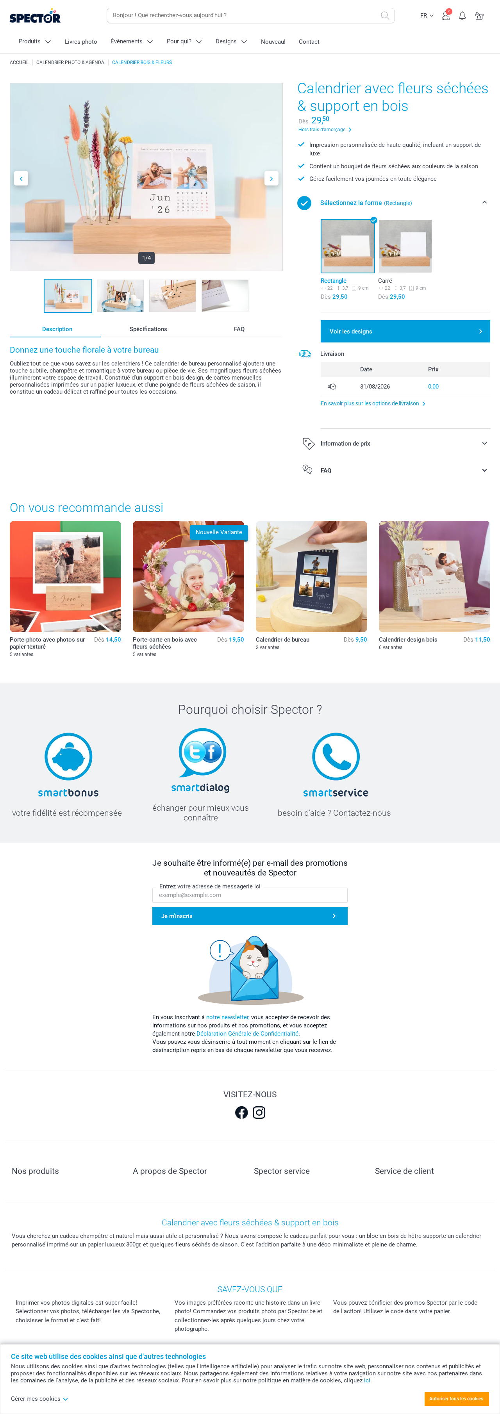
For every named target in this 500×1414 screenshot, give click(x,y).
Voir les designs (351, 331)
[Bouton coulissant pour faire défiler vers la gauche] (21, 178)
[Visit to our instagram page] (259, 1112)
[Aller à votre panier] (479, 14)
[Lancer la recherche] (385, 15)
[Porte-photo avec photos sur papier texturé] (65, 576)
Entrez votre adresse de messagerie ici (210, 886)
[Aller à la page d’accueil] (47, 16)
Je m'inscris (177, 916)
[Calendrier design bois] (434, 576)
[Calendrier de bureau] (311, 576)
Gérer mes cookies (36, 1398)
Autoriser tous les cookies (456, 1399)
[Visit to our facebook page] (241, 1112)
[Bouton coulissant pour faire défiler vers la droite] (271, 178)
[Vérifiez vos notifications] (462, 14)
